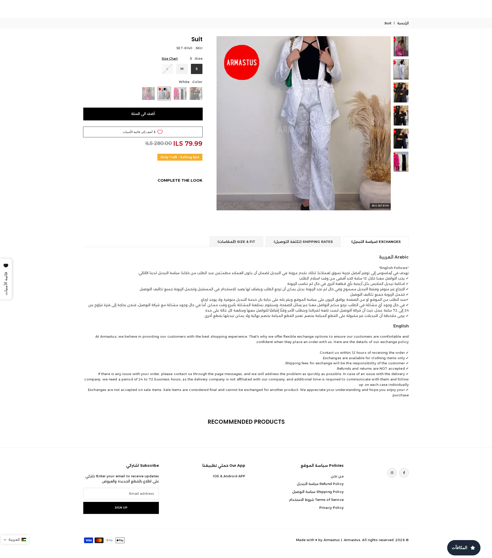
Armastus (332, 540)
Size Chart (170, 58)
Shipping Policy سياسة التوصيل (318, 492)
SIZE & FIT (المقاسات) (236, 242)
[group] (304, 123)
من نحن (337, 476)
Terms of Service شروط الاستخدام (316, 500)
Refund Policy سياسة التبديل (320, 484)
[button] (229, 123)
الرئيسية (403, 23)
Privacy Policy (331, 507)
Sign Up (121, 507)
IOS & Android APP (229, 476)
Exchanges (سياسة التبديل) (376, 242)
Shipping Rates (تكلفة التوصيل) (303, 242)
